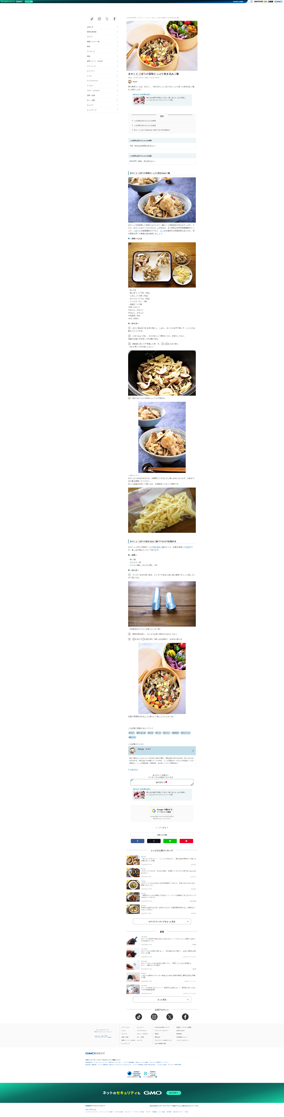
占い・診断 (91, 100)
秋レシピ (132, 737)
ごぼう (136, 231)
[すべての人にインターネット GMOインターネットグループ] (268, 1)
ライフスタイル (92, 81)
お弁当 (188, 547)
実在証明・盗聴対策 (90, 1064)
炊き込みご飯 (158, 547)
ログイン (90, 37)
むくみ (163, 231)
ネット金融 (162, 1111)
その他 (186, 1111)
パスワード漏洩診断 (128, 1062)
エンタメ (90, 85)
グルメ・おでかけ (93, 90)
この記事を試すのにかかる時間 (145, 121)
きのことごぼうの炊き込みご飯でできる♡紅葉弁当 (152, 130)
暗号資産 (169, 1111)
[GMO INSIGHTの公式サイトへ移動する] (95, 1053)
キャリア (90, 105)
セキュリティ (128, 1111)
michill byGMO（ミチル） (135, 17)
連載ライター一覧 (93, 41)
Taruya (135, 81)
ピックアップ (91, 110)
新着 (88, 46)
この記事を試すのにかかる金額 (145, 125)
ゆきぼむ (193, 864)
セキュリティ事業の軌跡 (174, 1064)
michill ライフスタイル (189, 957)
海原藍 (194, 944)
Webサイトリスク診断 (142, 1062)
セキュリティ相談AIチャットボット (159, 1062)
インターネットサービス (91, 1111)
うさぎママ (193, 876)
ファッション (91, 66)
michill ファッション (190, 981)
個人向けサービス (178, 1111)
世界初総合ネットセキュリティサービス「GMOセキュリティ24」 (103, 1062)
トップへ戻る (161, 827)
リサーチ (148, 1111)
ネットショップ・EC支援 (106, 1111)
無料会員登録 (91, 32)
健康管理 (176, 733)
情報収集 (154, 1111)
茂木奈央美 (193, 901)
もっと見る (162, 999)
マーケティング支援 (139, 1111)
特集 (88, 56)
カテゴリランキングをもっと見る (162, 921)
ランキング (91, 51)
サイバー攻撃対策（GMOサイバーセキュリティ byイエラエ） (115, 1064)
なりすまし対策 (162, 1064)
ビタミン (155, 228)
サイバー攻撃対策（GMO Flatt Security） (144, 1064)
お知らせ (90, 27)
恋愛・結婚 (91, 95)
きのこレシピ (186, 733)
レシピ (89, 76)
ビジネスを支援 (118, 1111)
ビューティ (91, 71)
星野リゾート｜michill (95, 61)
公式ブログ (134, 769)
